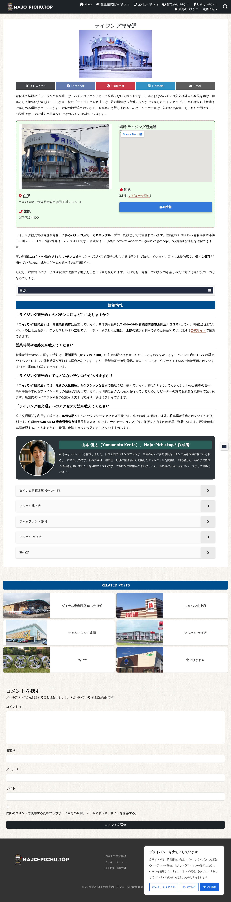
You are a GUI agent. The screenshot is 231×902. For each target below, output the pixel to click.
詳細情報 (166, 207)
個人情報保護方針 (115, 868)
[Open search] (225, 6)
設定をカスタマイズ (163, 886)
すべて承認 (209, 886)
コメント (14, 706)
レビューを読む (139, 195)
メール (12, 769)
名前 (11, 750)
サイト (10, 788)
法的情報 (208, 9)
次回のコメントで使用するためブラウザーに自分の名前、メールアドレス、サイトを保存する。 (72, 813)
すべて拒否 (189, 886)
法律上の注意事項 (115, 856)
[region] (184, 870)
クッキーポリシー (115, 862)
